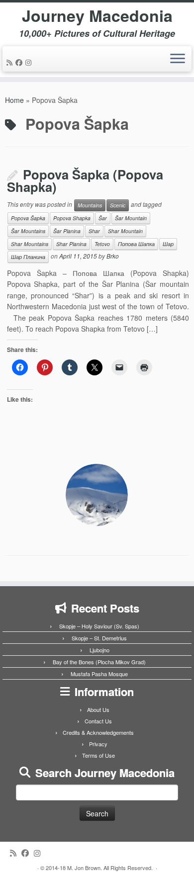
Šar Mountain (131, 218)
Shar (94, 231)
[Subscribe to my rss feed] (10, 62)
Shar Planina (71, 244)
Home (14, 100)
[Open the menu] (177, 59)
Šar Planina (67, 231)
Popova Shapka (72, 218)
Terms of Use (98, 755)
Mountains (90, 205)
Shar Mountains (29, 244)
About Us (98, 709)
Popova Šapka (28, 218)
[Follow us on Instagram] (29, 62)
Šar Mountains (28, 231)
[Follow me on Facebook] (20, 62)
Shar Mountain (125, 231)
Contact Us (98, 721)
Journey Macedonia (97, 15)
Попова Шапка (136, 244)
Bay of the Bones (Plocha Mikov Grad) (99, 662)
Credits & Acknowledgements (98, 732)
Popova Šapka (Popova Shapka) (85, 180)
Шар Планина (28, 257)
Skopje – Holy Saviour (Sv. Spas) (99, 626)
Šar (102, 218)
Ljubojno (99, 650)
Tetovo (102, 244)
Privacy (98, 744)
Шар (168, 244)
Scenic (117, 205)
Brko (112, 256)
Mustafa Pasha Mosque (99, 674)
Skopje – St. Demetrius (99, 638)
